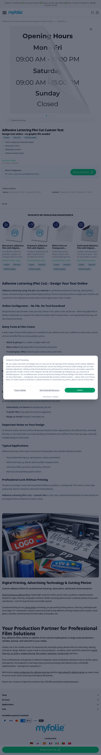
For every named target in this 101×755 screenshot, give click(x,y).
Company (55, 397)
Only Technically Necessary (49, 390)
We (7, 364)
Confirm (80, 390)
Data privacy (47, 397)
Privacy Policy (89, 379)
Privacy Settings (20, 390)
